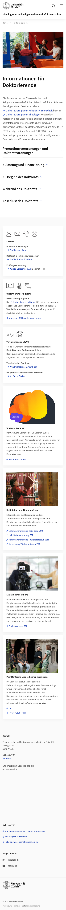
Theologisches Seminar (16, 836)
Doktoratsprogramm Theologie (23, 114)
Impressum (7, 906)
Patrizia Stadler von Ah (20, 269)
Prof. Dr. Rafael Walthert (20, 259)
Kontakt (17, 906)
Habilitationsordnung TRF (21, 535)
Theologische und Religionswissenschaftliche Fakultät (32, 14)
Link (11, 708)
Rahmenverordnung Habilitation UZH (26, 531)
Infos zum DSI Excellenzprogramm (25, 318)
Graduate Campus (17, 459)
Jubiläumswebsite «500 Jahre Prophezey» (25, 831)
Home (5, 23)
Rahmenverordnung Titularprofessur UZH (29, 539)
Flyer (17, 713)
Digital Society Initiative (24, 302)
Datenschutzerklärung (31, 906)
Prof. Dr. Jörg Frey (17, 250)
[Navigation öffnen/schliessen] (61, 6)
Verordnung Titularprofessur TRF (24, 544)
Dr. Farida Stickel (17, 376)
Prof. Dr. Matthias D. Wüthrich (23, 367)
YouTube (12, 866)
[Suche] (53, 6)
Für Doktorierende (20, 23)
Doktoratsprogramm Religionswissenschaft (29, 110)
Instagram (13, 860)
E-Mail (8, 758)
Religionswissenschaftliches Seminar (22, 842)
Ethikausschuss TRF (18, 626)
